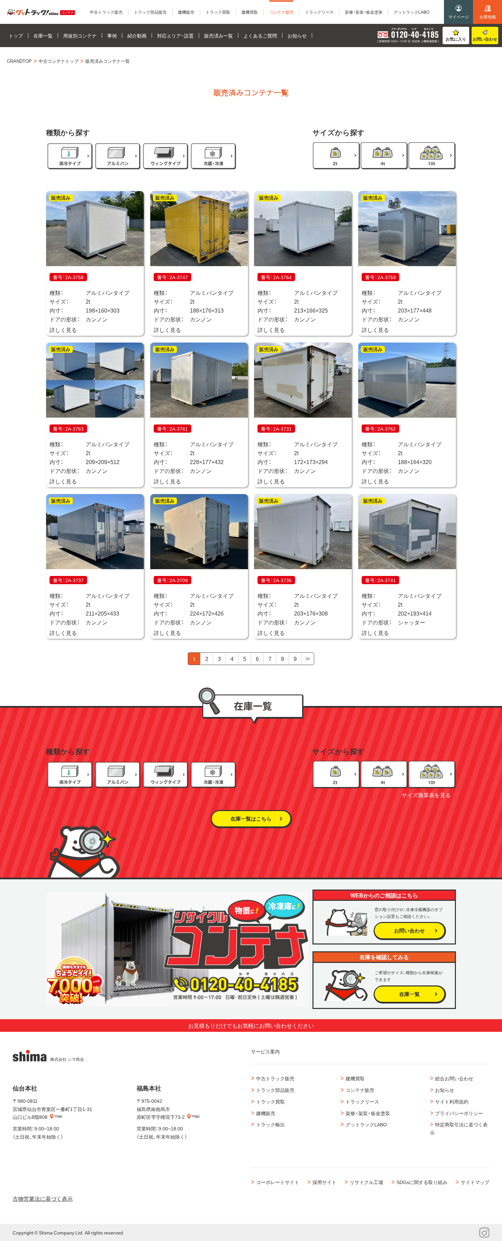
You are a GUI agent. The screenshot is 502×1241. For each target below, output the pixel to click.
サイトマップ (475, 1182)
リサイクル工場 (366, 1182)
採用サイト (324, 1182)
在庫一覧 (409, 994)
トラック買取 (270, 1101)
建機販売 (265, 1113)
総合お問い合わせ (454, 1078)
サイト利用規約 (452, 1101)
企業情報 (487, 17)
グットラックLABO (366, 1124)
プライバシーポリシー (459, 1113)
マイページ (458, 17)
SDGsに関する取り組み (421, 1182)
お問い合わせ (485, 39)
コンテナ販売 (360, 1089)
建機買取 (355, 1078)
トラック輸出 (270, 1124)
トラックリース (362, 1101)
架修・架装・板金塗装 (368, 1113)
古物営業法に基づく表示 (43, 1198)
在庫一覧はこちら (251, 818)
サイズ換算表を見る (426, 795)
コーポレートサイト (277, 1182)
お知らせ (444, 1089)
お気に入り (456, 39)
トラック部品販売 (275, 1089)
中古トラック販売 (275, 1078)
